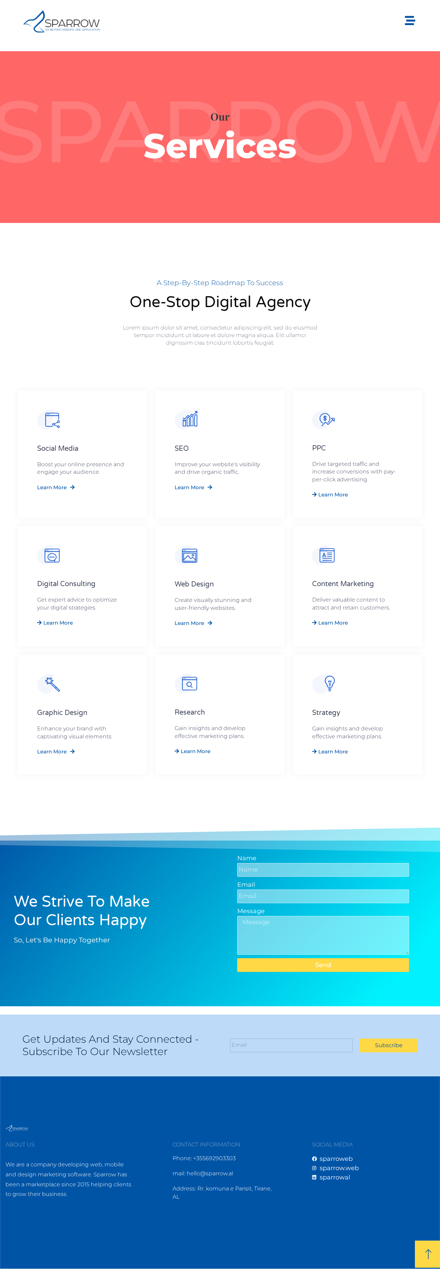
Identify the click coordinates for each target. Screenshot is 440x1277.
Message (251, 911)
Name (246, 858)
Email (246, 884)
